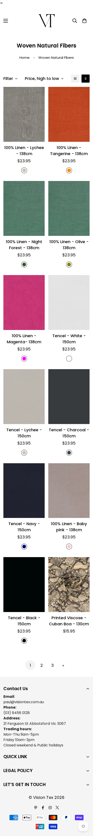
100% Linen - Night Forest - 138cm (24, 245)
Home (24, 57)
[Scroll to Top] (84, 812)
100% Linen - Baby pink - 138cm (69, 527)
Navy (24, 546)
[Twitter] (57, 807)
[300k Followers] (43, 807)
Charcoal (69, 452)
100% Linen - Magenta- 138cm (24, 339)
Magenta (24, 358)
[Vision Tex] (46, 20)
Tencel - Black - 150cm (24, 621)
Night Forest (24, 264)
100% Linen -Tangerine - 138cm (69, 150)
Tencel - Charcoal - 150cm (69, 433)
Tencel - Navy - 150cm (24, 527)
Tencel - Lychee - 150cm (24, 433)
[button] (84, 21)
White (69, 358)
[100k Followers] (50, 807)
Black (24, 640)
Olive (69, 264)
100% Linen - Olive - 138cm (69, 245)
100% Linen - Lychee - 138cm (24, 150)
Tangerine (69, 170)
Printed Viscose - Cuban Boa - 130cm (69, 621)
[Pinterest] (35, 807)
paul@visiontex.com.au (23, 702)
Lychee (24, 170)
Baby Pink (69, 546)
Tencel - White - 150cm (69, 339)
